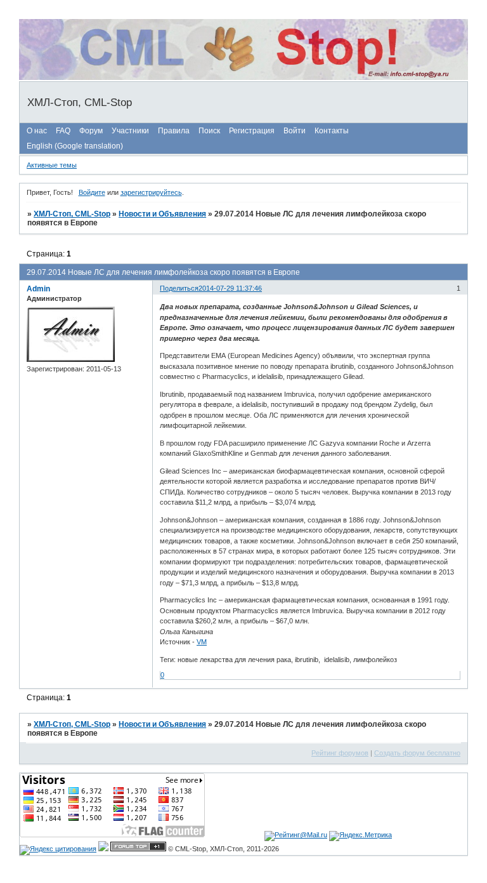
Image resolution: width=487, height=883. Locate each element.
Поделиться (179, 288)
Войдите (92, 192)
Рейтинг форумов (339, 753)
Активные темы (52, 165)
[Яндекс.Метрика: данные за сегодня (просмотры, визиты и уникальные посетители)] (360, 836)
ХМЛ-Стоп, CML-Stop (72, 213)
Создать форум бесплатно (417, 753)
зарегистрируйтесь (151, 192)
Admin (38, 288)
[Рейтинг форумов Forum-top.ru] (138, 849)
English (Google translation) (75, 146)
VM (202, 642)
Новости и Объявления (162, 213)
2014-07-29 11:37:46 (230, 288)
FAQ (63, 130)
